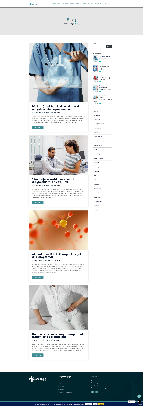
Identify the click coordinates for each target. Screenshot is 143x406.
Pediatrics (96, 184)
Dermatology (97, 132)
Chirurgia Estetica (99, 124)
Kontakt (108, 4)
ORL (95, 175)
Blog (101, 4)
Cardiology (97, 119)
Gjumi (95, 150)
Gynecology (97, 154)
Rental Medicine (98, 193)
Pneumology (97, 188)
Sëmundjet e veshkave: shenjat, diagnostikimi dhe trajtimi (53, 180)
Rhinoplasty (97, 197)
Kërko (94, 43)
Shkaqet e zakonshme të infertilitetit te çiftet (105, 87)
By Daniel (46, 112)
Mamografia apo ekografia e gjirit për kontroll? (105, 68)
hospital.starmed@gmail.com (102, 388)
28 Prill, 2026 (37, 112)
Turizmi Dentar (87, 4)
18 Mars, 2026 (38, 260)
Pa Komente (56, 112)
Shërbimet (65, 4)
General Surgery (98, 145)
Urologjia (96, 206)
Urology (96, 210)
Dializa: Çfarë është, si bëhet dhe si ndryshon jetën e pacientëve (55, 108)
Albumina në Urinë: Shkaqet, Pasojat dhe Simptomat (56, 255)
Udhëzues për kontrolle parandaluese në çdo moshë (102, 98)
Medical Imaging (98, 158)
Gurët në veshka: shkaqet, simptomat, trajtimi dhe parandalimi (58, 335)
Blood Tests (97, 115)
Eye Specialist (98, 137)
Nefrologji (96, 162)
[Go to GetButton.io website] (139, 404)
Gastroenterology (99, 141)
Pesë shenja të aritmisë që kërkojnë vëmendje (105, 78)
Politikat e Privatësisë (66, 392)
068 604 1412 (97, 385)
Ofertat (96, 4)
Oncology (96, 171)
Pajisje (95, 180)
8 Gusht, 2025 (38, 340)
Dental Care (97, 128)
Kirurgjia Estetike (75, 4)
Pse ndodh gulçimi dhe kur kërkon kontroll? (104, 58)
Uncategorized (98, 201)
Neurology (97, 167)
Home (61, 381)
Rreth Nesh (56, 4)
